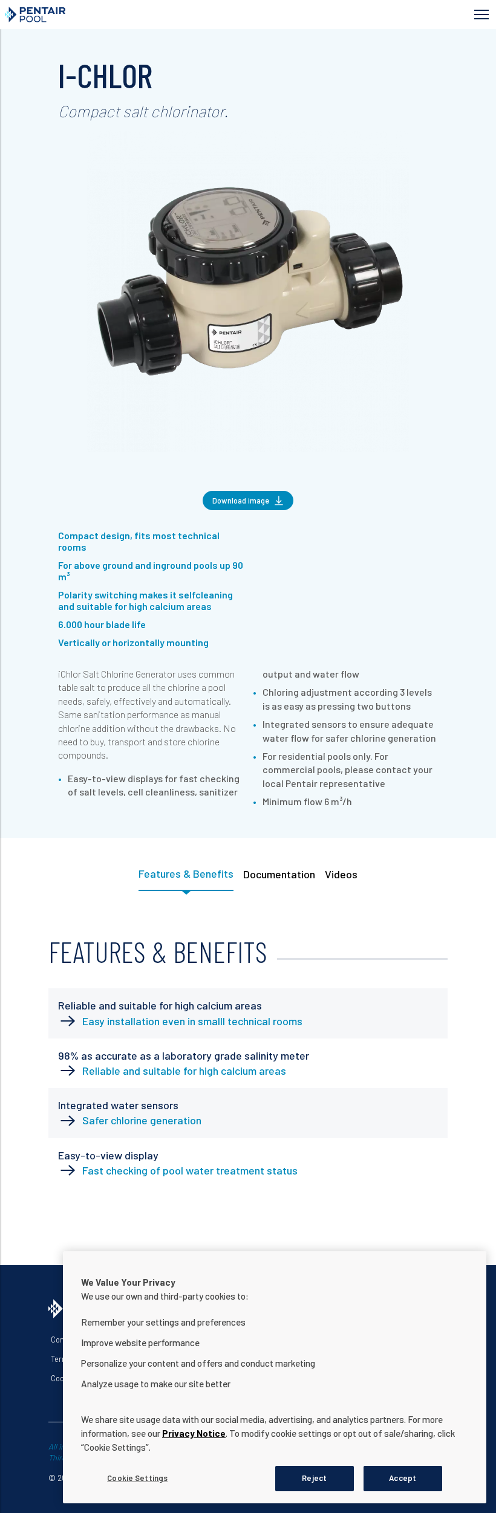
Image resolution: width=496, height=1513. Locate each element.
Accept (402, 1478)
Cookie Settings (137, 1478)
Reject (314, 1478)
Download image (240, 500)
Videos (341, 874)
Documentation (279, 874)
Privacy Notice (194, 1433)
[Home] (134, 14)
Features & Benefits (186, 873)
